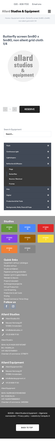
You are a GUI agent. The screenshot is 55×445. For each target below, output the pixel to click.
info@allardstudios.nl (14, 330)
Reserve (30, 109)
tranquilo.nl (45, 416)
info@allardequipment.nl (15, 378)
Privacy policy (23, 416)
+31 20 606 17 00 (12, 334)
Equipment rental (18, 18)
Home (7, 18)
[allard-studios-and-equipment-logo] (21, 10)
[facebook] (6, 306)
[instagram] (13, 306)
